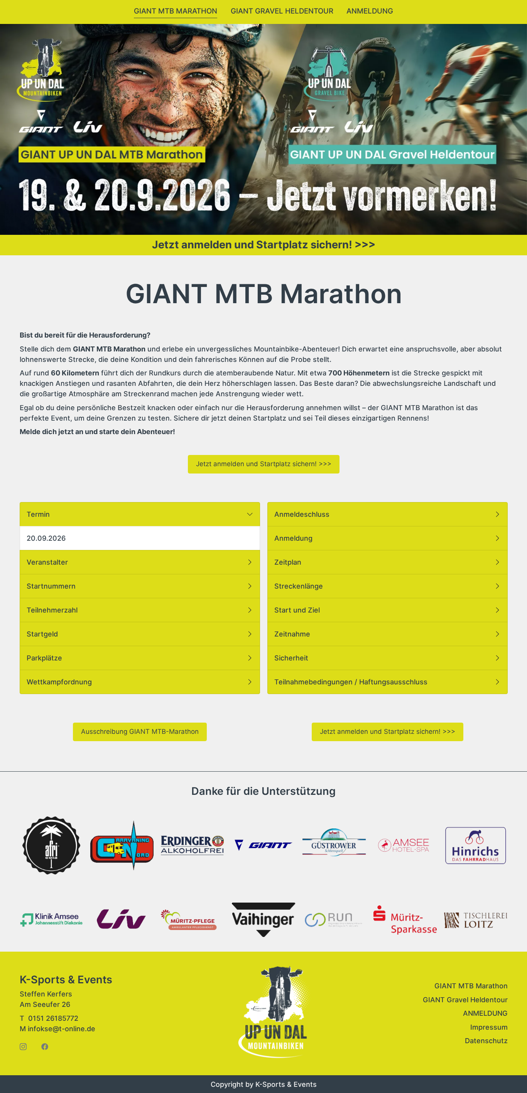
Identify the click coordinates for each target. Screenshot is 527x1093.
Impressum (488, 1027)
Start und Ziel (299, 610)
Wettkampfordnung (61, 682)
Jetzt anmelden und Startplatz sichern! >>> (263, 244)
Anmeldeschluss (303, 514)
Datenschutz (486, 1041)
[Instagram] (23, 1046)
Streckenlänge (300, 586)
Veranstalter (49, 562)
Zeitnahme (294, 634)
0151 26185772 (53, 1018)
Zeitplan (289, 562)
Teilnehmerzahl (54, 610)
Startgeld (44, 634)
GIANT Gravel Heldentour (282, 11)
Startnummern (53, 586)
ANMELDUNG (485, 1014)
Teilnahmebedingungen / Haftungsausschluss (352, 682)
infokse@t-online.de (61, 1028)
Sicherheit (293, 658)
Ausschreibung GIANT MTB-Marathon (139, 731)
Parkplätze (46, 658)
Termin (40, 514)
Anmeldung (369, 11)
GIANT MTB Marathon (175, 11)
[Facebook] (44, 1046)
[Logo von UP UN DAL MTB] (273, 1013)
